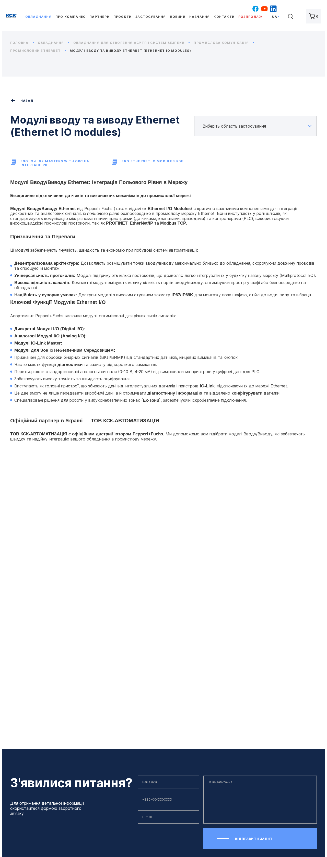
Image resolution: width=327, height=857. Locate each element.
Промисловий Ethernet (36, 51)
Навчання (199, 17)
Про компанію (70, 17)
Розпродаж (250, 17)
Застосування (150, 17)
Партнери (99, 17)
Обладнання (38, 17)
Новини (177, 17)
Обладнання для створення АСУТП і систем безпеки (129, 43)
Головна (20, 43)
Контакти (224, 17)
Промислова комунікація (222, 43)
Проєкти (122, 17)
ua (274, 17)
